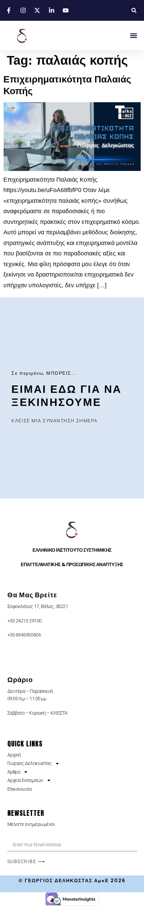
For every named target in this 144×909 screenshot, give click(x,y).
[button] (134, 10)
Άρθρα (13, 772)
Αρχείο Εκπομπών (25, 780)
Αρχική (14, 755)
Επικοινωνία (19, 789)
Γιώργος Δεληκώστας (29, 763)
